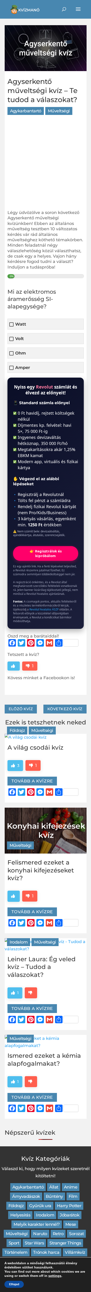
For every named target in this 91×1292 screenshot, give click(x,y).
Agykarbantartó (25, 111)
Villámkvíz (75, 1252)
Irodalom (19, 942)
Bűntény (54, 1196)
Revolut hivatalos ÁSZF (44, 609)
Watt (20, 324)
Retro (58, 1233)
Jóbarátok (69, 1215)
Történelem (16, 1252)
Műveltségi (59, 111)
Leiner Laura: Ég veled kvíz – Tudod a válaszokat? (41, 967)
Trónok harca (46, 1252)
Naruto (40, 1233)
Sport (14, 1243)
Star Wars (34, 1243)
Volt (19, 339)
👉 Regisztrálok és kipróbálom (46, 553)
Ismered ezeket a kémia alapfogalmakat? (44, 1059)
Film (73, 1196)
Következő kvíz (65, 709)
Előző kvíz (21, 709)
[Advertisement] (45, 164)
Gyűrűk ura (40, 1205)
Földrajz (17, 730)
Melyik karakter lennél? (37, 1224)
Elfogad (14, 1284)
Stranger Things (65, 1243)
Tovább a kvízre (32, 781)
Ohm (20, 353)
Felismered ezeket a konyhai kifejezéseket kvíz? (40, 870)
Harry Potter (69, 1205)
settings (54, 1276)
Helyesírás (20, 1215)
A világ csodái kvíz (35, 747)
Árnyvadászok (26, 1196)
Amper (22, 367)
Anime (70, 1187)
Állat (53, 1187)
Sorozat (76, 1233)
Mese (70, 1224)
